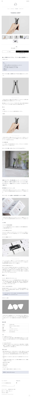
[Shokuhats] (15, 4)
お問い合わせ (3, 392)
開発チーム (5, 68)
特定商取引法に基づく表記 (11, 389)
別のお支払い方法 (22, 53)
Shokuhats (5, 394)
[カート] (29, 1)
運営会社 (7, 392)
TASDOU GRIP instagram (10, 372)
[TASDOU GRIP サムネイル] (4, 37)
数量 (16, 46)
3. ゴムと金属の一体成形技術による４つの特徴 (11, 67)
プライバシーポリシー (5, 389)
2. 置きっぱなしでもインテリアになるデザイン (11, 66)
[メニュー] (2, 1)
